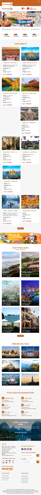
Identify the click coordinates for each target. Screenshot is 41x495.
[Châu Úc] (11, 380)
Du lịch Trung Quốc (25, 478)
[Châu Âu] (11, 366)
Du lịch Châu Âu (24, 479)
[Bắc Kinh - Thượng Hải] (30, 352)
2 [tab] (19, 25)
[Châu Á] (30, 366)
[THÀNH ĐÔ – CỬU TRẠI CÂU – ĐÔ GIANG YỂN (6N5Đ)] (11, 84)
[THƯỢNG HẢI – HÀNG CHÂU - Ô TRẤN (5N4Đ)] (30, 143)
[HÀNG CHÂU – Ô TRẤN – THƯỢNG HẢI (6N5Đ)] (11, 143)
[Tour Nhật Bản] (25, 34)
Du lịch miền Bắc (5, 475)
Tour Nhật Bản (25, 36)
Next (38, 34)
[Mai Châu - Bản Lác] (30, 264)
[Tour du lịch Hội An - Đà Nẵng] (30, 320)
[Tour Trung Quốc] (6, 34)
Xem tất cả (20, 228)
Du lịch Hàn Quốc (24, 481)
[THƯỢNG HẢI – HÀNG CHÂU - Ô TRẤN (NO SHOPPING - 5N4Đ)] (29, 114)
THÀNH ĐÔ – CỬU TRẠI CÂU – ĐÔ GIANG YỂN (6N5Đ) (16, 93)
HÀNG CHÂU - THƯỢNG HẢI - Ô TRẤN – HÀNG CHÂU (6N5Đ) (18, 181)
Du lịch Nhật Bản (24, 482)
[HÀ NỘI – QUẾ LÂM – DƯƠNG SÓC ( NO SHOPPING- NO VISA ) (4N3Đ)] (11, 202)
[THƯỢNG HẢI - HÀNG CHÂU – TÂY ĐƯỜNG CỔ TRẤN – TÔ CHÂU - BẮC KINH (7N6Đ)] (11, 54)
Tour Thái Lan (34, 36)
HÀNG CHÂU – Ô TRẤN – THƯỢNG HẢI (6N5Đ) (14, 152)
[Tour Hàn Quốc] (16, 34)
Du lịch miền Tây (5, 479)
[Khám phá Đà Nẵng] (30, 293)
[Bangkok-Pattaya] (11, 352)
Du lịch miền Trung (5, 477)
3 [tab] (20, 25)
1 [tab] (18, 25)
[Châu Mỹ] (30, 380)
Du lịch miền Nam (5, 478)
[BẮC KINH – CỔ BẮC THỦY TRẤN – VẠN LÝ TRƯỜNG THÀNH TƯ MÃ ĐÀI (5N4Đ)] (30, 84)
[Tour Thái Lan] (34, 34)
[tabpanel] (20, 19)
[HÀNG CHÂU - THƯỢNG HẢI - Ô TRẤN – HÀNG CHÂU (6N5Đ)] (11, 172)
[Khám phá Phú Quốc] (11, 320)
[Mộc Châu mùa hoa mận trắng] (11, 293)
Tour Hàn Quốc (16, 36)
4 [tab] (21, 25)
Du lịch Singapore (24, 477)
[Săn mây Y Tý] (11, 264)
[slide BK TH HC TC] (20, 19)
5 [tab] (22, 25)
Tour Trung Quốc (6, 36)
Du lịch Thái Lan (24, 475)
